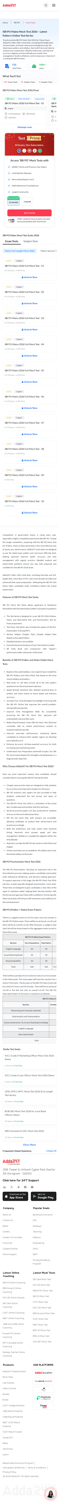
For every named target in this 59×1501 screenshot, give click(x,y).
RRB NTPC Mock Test (43, 1290)
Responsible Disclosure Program (18, 1463)
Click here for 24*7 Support (21, 1180)
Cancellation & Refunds (14, 1467)
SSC (35, 1220)
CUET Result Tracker (12, 1432)
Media (5, 1226)
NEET (35, 1254)
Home (5, 23)
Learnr (6, 1454)
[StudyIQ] (43, 1389)
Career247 (8, 1437)
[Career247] (43, 1406)
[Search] (46, 5)
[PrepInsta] (43, 1398)
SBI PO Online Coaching (14, 1282)
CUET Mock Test (40, 1319)
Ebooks (6, 1394)
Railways (37, 1226)
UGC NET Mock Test (42, 1341)
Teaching (37, 1231)
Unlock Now (30, 277)
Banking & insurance (42, 1214)
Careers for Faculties (12, 1237)
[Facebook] (25, 1187)
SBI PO (17, 23)
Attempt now (25, 127)
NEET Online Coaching (13, 1318)
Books (5, 1400)
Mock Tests (8, 1377)
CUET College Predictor (14, 1405)
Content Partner (10, 1248)
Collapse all (51, 1151)
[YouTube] (32, 1187)
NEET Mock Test (40, 1324)
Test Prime (7, 1449)
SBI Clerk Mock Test (42, 1279)
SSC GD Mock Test (41, 1285)
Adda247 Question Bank (14, 1371)
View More (29, 1145)
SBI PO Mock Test (41, 1296)
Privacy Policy (9, 1472)
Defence (36, 1237)
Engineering (38, 1243)
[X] (11, 1187)
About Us (7, 1214)
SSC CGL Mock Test (42, 1307)
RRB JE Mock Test (41, 1336)
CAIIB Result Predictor (13, 1417)
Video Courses (9, 1388)
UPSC (35, 1248)
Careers (6, 1231)
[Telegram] (18, 1187)
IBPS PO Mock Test (41, 1330)
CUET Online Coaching (13, 1312)
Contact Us (8, 1220)
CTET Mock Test (40, 1302)
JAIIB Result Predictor (13, 1411)
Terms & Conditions (37, 1467)
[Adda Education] (43, 1373)
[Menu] (53, 5)
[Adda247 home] (9, 5)
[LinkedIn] (5, 1187)
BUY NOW (29, 213)
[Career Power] (43, 1381)
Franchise (7, 1243)
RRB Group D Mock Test (44, 1313)
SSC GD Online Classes (14, 1297)
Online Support (10, 1254)
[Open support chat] (50, 1494)
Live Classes (8, 1383)
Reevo (5, 1443)
